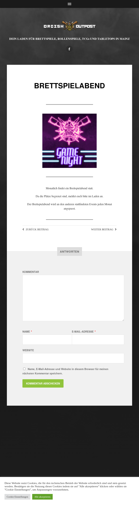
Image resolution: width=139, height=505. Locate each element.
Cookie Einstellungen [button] (17, 496)
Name (27, 331)
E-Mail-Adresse (84, 331)
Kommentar (30, 272)
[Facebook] (69, 49)
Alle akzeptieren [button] (42, 496)
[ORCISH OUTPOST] (69, 26)
